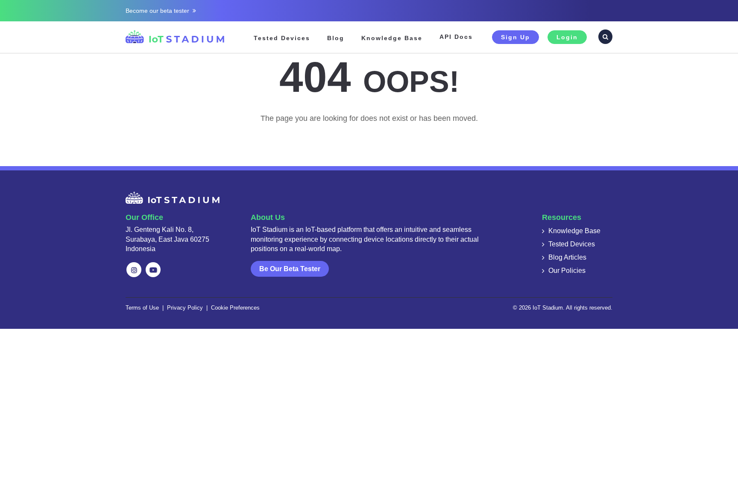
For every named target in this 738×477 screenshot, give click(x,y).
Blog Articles (567, 257)
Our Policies (567, 270)
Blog (335, 38)
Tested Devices (282, 38)
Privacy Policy (185, 307)
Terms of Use (142, 307)
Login (567, 37)
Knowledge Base (391, 38)
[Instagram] (133, 269)
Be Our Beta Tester (289, 268)
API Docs (456, 36)
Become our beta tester (159, 10)
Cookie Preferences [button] (235, 307)
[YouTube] (153, 269)
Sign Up (515, 37)
